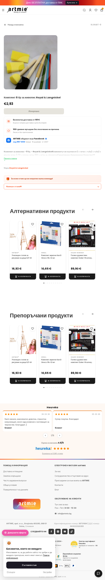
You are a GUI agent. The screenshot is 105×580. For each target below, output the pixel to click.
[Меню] (3, 10)
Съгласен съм (29, 565)
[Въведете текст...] (84, 10)
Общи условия (10, 485)
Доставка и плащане (12, 471)
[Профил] (90, 10)
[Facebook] (51, 531)
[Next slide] (92, 209)
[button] (43, 387)
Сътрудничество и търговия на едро (71, 476)
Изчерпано (34, 111)
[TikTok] (71, 531)
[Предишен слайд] (72, 236)
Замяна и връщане (12, 476)
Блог (57, 489)
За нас (58, 471)
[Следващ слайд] (92, 236)
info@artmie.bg (64, 513)
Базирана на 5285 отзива (52, 453)
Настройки (47, 572)
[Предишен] (45, 435)
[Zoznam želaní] (96, 10)
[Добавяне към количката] (23, 276)
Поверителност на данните (15, 489)
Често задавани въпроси (14, 480)
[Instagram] (58, 531)
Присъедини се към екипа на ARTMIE (72, 480)
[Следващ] (59, 435)
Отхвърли (11, 572)
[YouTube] (65, 531)
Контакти (59, 485)
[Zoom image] (30, 75)
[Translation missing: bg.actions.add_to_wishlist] (32, 224)
